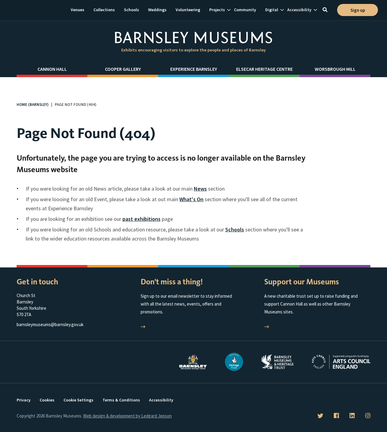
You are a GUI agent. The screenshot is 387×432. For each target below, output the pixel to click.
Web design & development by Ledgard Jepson (127, 416)
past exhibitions (141, 218)
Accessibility (299, 9)
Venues (77, 9)
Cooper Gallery (123, 69)
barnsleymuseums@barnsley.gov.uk (50, 324)
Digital (271, 9)
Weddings (157, 9)
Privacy (24, 400)
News (200, 188)
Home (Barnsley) (33, 104)
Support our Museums (301, 281)
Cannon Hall (52, 69)
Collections (104, 9)
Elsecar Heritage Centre (264, 69)
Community (245, 9)
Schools (131, 9)
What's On (191, 199)
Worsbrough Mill (335, 69)
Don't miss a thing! (172, 281)
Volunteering (188, 9)
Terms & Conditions (121, 400)
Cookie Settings (78, 400)
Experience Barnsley (193, 69)
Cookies (47, 400)
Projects (217, 9)
